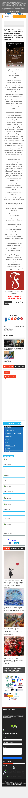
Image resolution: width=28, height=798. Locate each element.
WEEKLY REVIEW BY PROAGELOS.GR (13, 433)
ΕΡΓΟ (6, 442)
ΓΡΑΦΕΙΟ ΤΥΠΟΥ (8, 436)
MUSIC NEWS (8, 427)
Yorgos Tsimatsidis (16, 784)
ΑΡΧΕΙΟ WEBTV (8, 434)
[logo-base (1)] (7, 504)
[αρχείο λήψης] (7, 464)
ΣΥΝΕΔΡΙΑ (7, 451)
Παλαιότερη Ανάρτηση (19, 326)
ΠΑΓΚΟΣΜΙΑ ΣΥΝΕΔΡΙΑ (10, 445)
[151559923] (7, 518)
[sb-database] (7, 470)
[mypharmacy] (7, 486)
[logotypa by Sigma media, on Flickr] (14, 701)
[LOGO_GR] (7, 509)
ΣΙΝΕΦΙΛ (7, 449)
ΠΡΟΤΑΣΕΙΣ (7, 448)
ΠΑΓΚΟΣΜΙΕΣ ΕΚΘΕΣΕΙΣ (10, 446)
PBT (13, 783)
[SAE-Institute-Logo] (8, 491)
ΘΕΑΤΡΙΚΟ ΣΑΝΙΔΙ (8, 302)
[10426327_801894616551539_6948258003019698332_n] (14, 498)
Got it (17, 11)
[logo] (5, 459)
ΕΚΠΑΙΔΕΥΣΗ (8, 440)
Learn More (12, 11)
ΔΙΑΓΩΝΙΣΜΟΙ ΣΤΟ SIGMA (10, 437)
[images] (6, 475)
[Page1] (14, 14)
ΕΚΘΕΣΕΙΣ (7, 439)
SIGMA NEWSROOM (9, 430)
